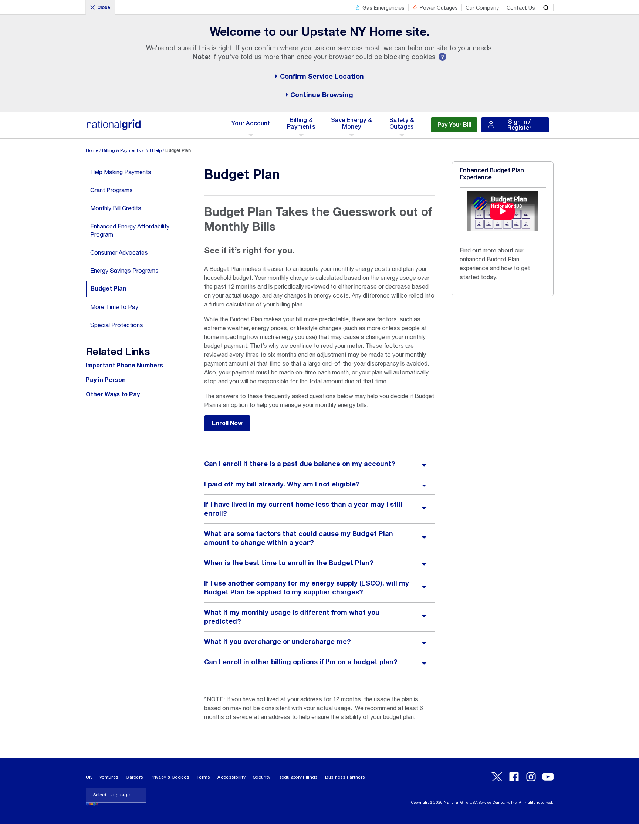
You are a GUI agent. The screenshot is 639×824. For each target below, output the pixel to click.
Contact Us (521, 8)
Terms (203, 777)
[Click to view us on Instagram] (531, 776)
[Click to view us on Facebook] (514, 776)
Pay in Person (106, 380)
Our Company (482, 8)
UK (89, 777)
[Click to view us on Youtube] (548, 776)
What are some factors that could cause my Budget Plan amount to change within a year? (298, 538)
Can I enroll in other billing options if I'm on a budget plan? (301, 662)
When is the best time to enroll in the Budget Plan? (288, 563)
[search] (546, 7)
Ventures (108, 777)
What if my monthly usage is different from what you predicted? (291, 617)
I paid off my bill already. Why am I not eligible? (282, 484)
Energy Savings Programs (124, 270)
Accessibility (231, 777)
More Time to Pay (114, 307)
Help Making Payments (120, 172)
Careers (134, 777)
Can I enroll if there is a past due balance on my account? (299, 463)
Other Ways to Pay (113, 394)
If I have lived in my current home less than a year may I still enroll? (303, 509)
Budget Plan (108, 289)
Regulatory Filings (298, 777)
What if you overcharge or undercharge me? (277, 641)
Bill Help (153, 150)
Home (92, 150)
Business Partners (345, 777)
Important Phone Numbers (124, 365)
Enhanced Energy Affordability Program (129, 230)
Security (261, 777)
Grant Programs (111, 190)
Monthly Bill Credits (115, 208)
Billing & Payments (121, 150)
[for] (114, 128)
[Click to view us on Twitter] (497, 776)
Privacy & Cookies (170, 777)
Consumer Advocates (119, 252)
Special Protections (116, 325)
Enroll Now (227, 423)
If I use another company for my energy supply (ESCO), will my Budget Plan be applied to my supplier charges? (306, 588)
